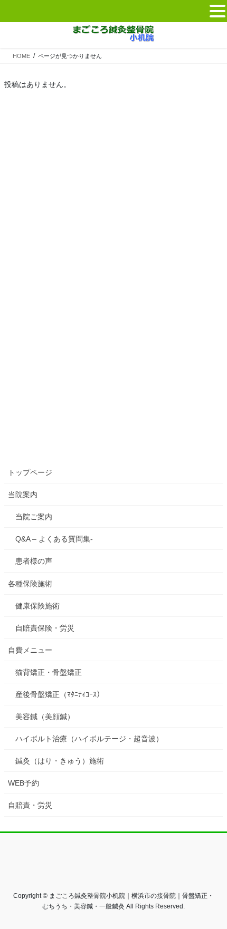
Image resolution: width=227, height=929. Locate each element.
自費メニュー (30, 650)
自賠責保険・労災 (44, 628)
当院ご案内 (33, 516)
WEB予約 (23, 783)
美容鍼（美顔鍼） (44, 716)
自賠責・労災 (30, 805)
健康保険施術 (37, 606)
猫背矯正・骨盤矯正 (48, 672)
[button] (217, 12)
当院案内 (22, 494)
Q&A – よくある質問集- (54, 539)
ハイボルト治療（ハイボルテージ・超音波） (89, 738)
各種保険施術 (30, 583)
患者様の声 (33, 561)
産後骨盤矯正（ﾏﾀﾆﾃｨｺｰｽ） (59, 694)
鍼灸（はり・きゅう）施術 (59, 761)
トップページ (30, 472)
